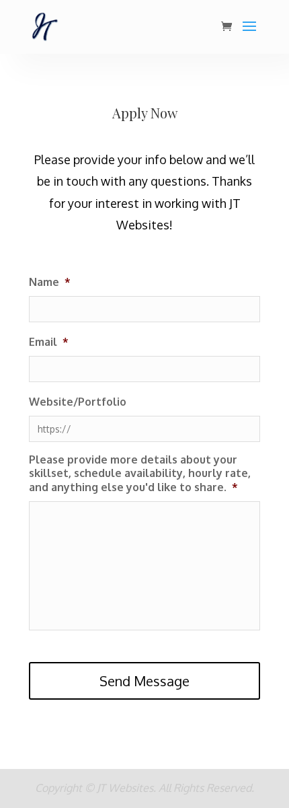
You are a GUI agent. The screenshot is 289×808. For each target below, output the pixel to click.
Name (50, 282)
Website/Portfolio (77, 401)
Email (49, 341)
